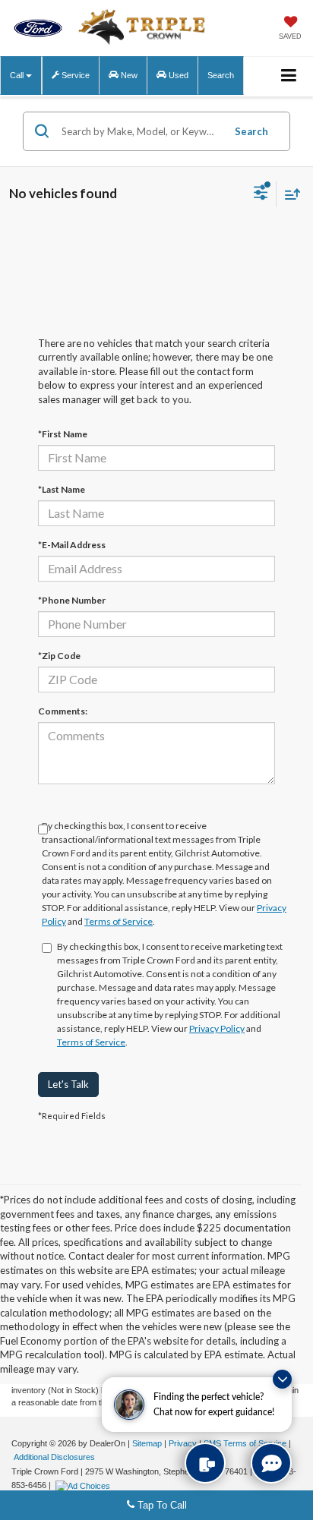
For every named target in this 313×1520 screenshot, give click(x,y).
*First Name (62, 434)
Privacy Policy (217, 1028)
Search (251, 131)
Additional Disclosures (54, 1457)
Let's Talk (68, 1084)
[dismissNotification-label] (282, 1379)
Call (18, 75)
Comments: (62, 711)
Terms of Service (118, 921)
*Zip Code (59, 655)
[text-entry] (205, 1463)
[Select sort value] (289, 194)
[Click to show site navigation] (289, 76)
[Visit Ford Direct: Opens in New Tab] (84, 1485)
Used (177, 75)
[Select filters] (260, 194)
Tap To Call (160, 1505)
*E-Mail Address (72, 544)
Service (74, 75)
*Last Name (61, 489)
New (128, 75)
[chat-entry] (271, 1463)
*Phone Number (72, 600)
